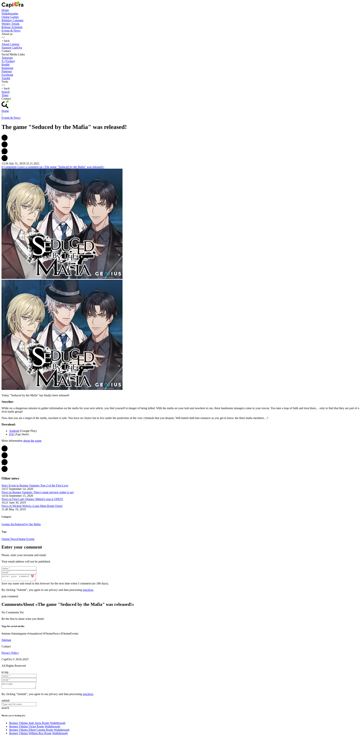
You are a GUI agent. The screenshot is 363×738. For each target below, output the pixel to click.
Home (5, 10)
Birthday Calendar (12, 20)
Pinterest (7, 71)
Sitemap (6, 640)
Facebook (7, 74)
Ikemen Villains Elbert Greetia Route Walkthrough (39, 729)
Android (14, 430)
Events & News (11, 30)
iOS (11, 434)
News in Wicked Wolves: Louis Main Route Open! (32, 506)
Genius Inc (8, 524)
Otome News (9, 539)
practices (88, 589)
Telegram (7, 57)
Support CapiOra (12, 47)
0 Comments (9, 166)
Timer (5, 95)
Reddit (5, 64)
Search (6, 91)
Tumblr (6, 78)
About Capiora (10, 44)
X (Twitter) (8, 61)
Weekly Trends (10, 23)
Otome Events (25, 539)
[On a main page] (12, 6)
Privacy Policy (10, 652)
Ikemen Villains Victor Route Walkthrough (34, 726)
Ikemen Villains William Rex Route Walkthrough (38, 733)
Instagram (7, 68)
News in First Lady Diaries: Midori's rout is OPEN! (32, 499)
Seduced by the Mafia (28, 524)
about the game (32, 440)
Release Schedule (12, 27)
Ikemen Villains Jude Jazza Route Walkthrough (37, 723)
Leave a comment (60, 166)
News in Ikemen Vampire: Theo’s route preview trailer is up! (38, 492)
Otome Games (10, 17)
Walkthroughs (10, 13)
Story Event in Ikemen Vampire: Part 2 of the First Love (35, 485)
